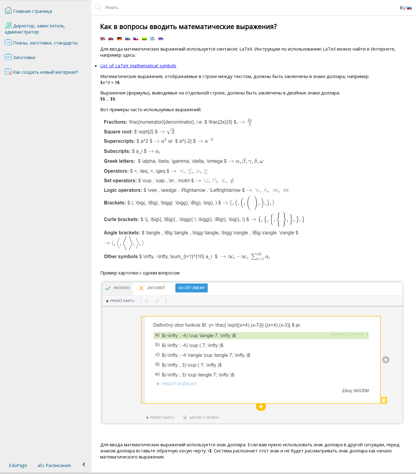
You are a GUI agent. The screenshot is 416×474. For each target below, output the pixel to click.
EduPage (18, 465)
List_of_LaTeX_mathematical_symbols (138, 65)
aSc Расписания (54, 465)
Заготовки (23, 57)
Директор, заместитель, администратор (35, 29)
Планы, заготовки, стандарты (45, 43)
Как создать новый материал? (45, 72)
